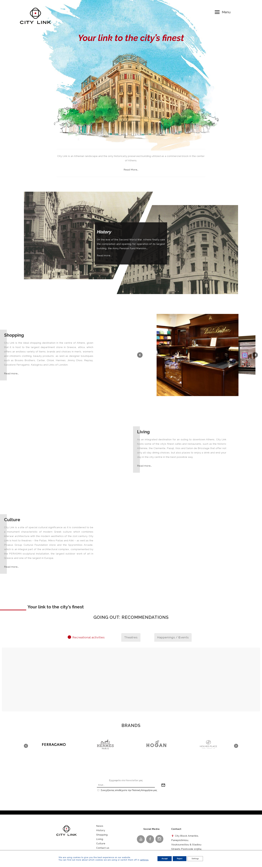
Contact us (102, 847)
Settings (195, 858)
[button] (26, 746)
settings (144, 860)
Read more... (104, 255)
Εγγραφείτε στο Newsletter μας (126, 780)
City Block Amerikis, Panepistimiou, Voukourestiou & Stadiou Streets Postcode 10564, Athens (186, 844)
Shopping (102, 834)
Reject (179, 858)
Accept (165, 858)
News (99, 826)
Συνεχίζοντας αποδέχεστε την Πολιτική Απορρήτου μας (129, 790)
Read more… (11, 373)
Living (99, 839)
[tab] (88, 637)
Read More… (131, 169)
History (100, 830)
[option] (54, 744)
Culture (100, 843)
